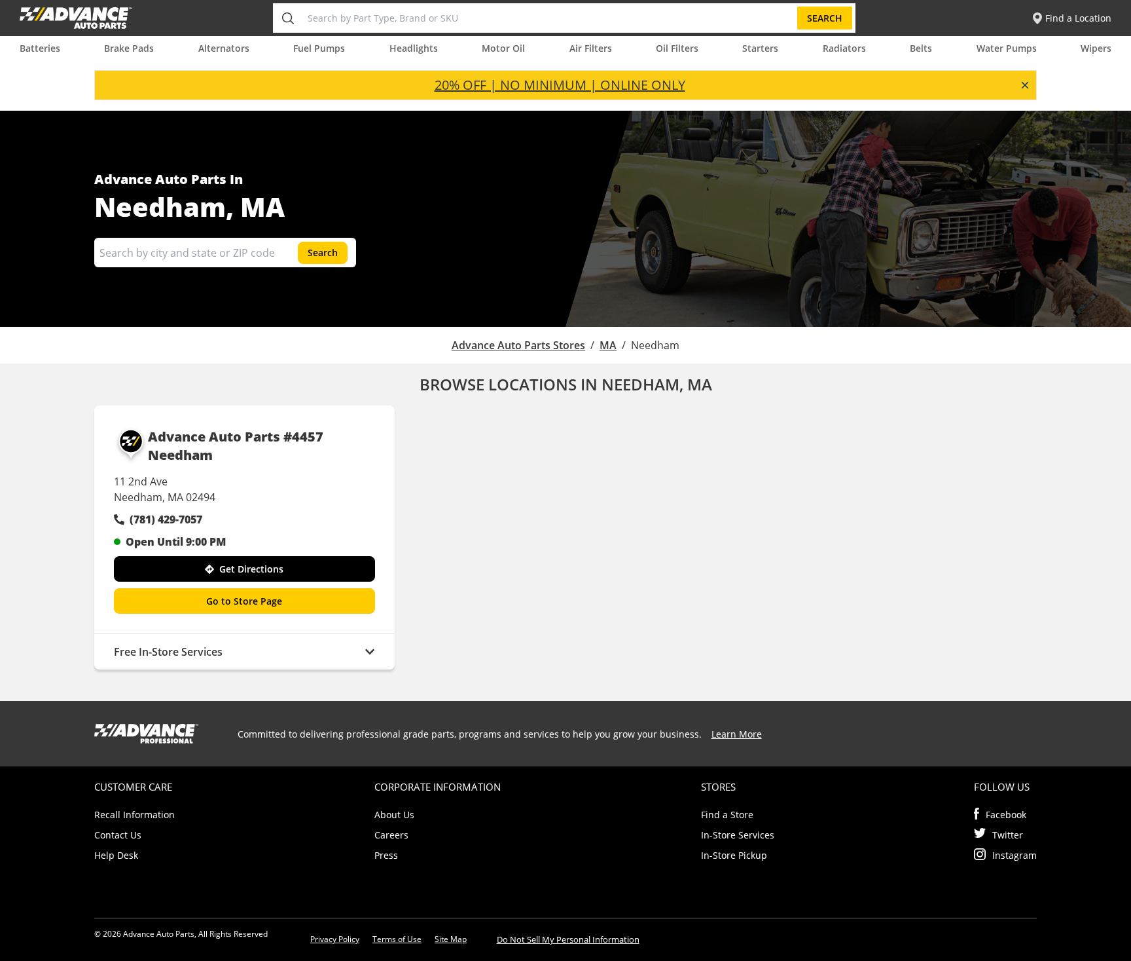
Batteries (40, 48)
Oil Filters (677, 48)
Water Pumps (1007, 48)
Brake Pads (129, 48)
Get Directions (251, 569)
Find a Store (727, 814)
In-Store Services (737, 835)
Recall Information (134, 814)
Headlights (413, 48)
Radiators (844, 48)
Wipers (1096, 48)
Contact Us (117, 835)
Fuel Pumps (319, 48)
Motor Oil (503, 48)
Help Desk (116, 855)
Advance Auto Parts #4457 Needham (235, 446)
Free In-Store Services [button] (168, 652)
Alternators (223, 48)
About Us (394, 814)
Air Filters (590, 48)
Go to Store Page (244, 601)
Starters (760, 48)
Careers (391, 835)
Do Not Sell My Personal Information (568, 939)
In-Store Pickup (734, 855)
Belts (921, 48)
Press (386, 855)
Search (824, 18)
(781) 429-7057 (166, 519)
